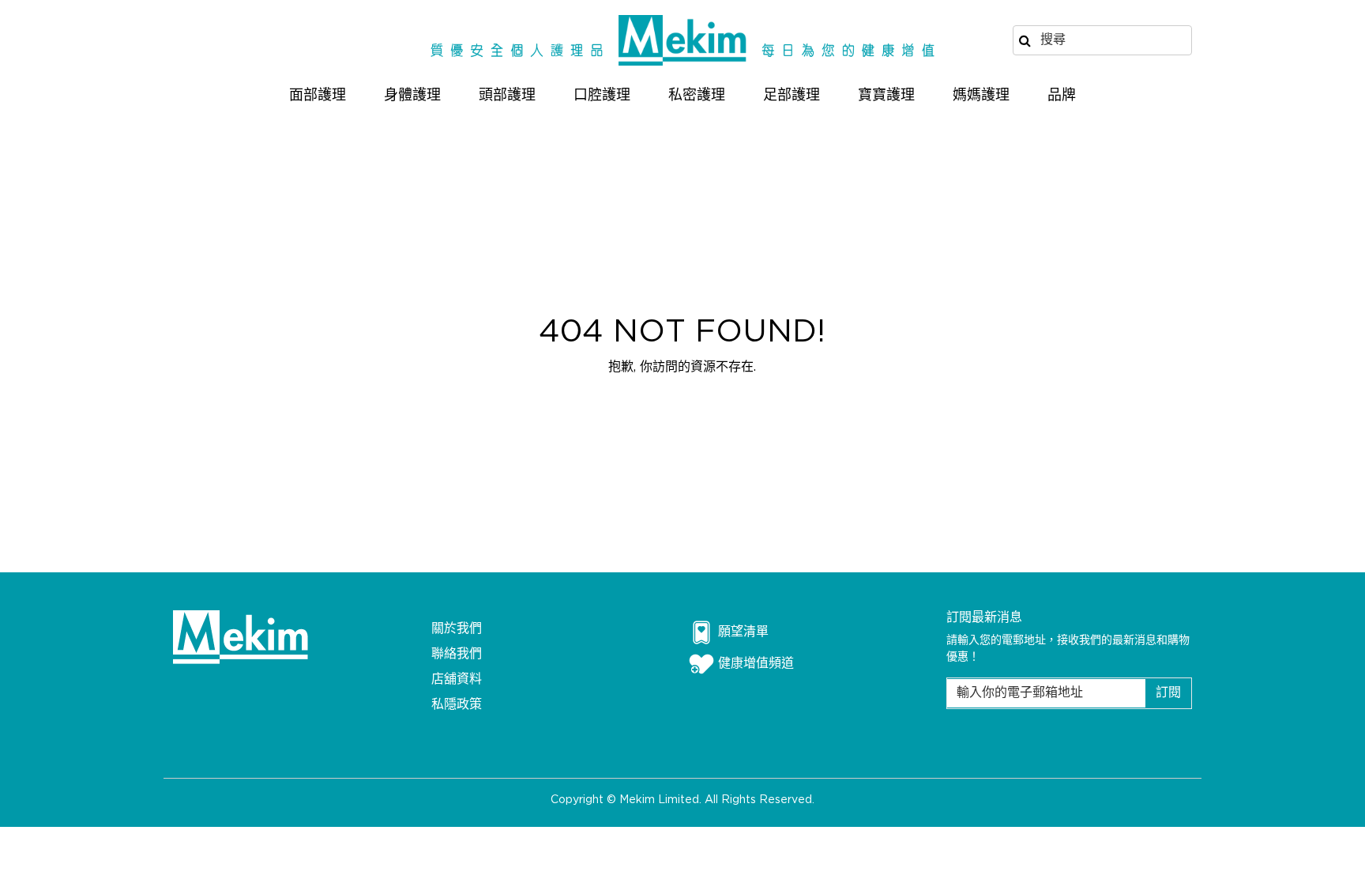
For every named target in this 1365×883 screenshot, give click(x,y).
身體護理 (412, 95)
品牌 (1061, 95)
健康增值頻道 (756, 664)
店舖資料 (456, 679)
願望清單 (743, 632)
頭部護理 (507, 95)
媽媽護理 (981, 95)
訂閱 (1168, 693)
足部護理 (791, 95)
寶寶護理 (886, 95)
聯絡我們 (456, 654)
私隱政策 (456, 705)
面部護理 (317, 95)
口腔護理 (601, 95)
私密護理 (696, 95)
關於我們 (456, 629)
